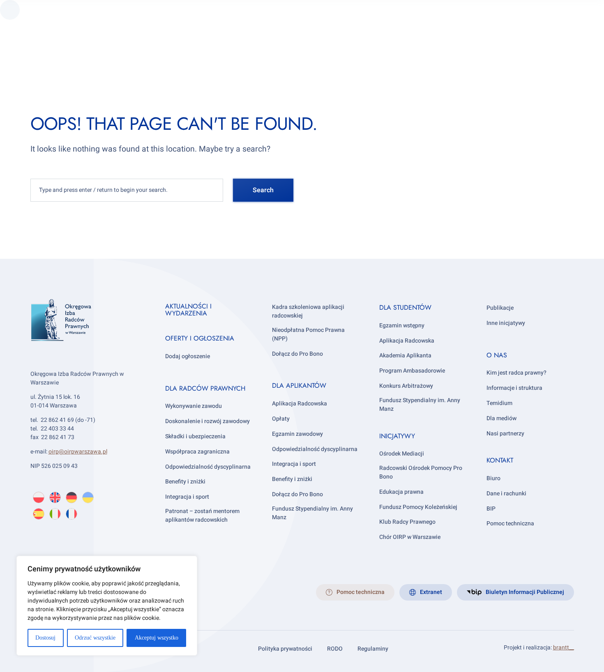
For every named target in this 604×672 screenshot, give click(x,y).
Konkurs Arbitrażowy (406, 386)
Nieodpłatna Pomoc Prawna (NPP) (308, 334)
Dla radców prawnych (205, 388)
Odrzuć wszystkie (95, 638)
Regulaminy (372, 648)
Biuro (493, 478)
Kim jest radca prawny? (516, 372)
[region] (106, 606)
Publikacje (500, 308)
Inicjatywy (397, 436)
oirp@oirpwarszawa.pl (77, 451)
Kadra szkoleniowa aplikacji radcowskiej (308, 311)
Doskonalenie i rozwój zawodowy (207, 421)
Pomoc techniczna (510, 523)
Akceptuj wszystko (156, 638)
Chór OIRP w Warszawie (409, 537)
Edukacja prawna (401, 492)
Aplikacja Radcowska (299, 403)
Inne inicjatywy (505, 323)
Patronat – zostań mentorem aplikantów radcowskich (202, 515)
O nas (496, 355)
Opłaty (281, 418)
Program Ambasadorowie (412, 370)
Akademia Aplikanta (405, 355)
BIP (491, 508)
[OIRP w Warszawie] (87, 331)
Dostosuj (45, 638)
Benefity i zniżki (185, 481)
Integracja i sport (187, 496)
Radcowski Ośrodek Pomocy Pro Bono (420, 472)
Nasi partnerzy (505, 433)
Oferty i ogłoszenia (199, 338)
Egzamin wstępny (401, 325)
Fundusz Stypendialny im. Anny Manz (312, 513)
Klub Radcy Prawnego (407, 522)
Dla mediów (501, 418)
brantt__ (563, 647)
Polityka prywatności (285, 648)
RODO (335, 648)
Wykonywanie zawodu (193, 406)
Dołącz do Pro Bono (297, 354)
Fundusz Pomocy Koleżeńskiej (418, 507)
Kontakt (499, 460)
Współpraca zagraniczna (197, 451)
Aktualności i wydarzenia (188, 310)
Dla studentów (405, 307)
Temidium (499, 403)
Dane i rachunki (506, 493)
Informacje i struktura (514, 388)
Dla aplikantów (299, 385)
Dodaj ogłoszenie (187, 356)
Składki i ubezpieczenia (195, 436)
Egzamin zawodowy (297, 434)
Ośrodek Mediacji (401, 453)
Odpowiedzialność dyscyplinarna (208, 467)
